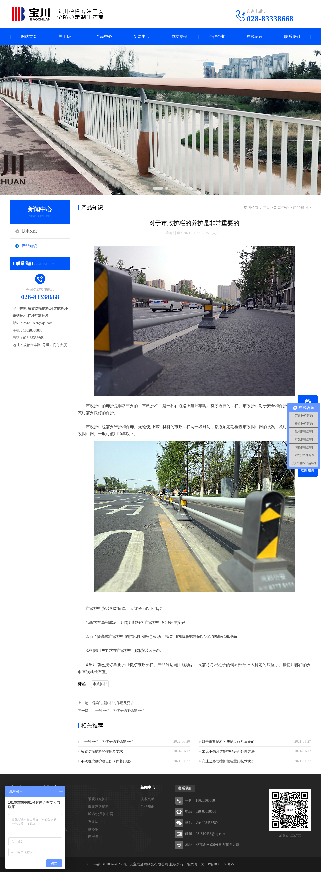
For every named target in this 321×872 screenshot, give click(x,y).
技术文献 (29, 231)
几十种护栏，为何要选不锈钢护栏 (118, 711)
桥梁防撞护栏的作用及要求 (113, 703)
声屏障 (93, 837)
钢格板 (93, 829)
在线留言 (255, 36)
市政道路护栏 (98, 806)
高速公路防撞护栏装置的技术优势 (228, 761)
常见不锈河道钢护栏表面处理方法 (228, 751)
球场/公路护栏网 (100, 814)
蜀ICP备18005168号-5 (217, 864)
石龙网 (93, 822)
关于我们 (66, 36)
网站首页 (29, 36)
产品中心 (104, 36)
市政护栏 (100, 684)
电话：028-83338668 (200, 811)
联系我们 (292, 36)
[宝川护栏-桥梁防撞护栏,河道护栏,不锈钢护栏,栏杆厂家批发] (57, 13)
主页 (266, 208)
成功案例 (179, 36)
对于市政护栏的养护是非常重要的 (228, 742)
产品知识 (29, 246)
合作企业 (217, 36)
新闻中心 (142, 36)
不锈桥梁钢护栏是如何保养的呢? (106, 761)
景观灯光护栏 (98, 799)
